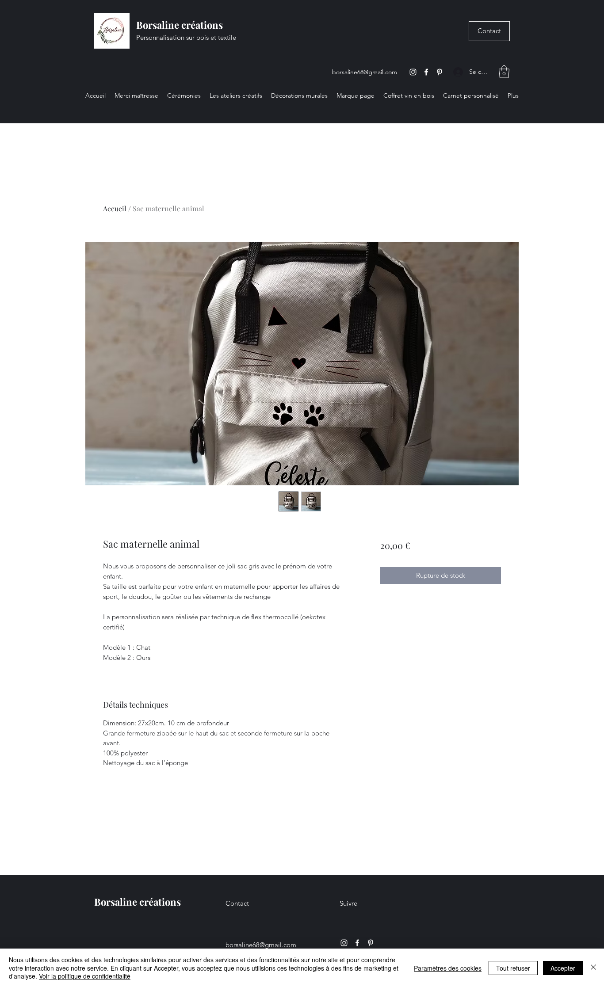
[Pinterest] (439, 72)
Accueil (114, 208)
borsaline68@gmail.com (364, 72)
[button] (504, 71)
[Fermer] (593, 968)
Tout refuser (513, 968)
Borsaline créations (179, 24)
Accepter (562, 968)
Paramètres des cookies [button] (448, 968)
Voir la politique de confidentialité (84, 976)
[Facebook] (426, 72)
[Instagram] (413, 72)
